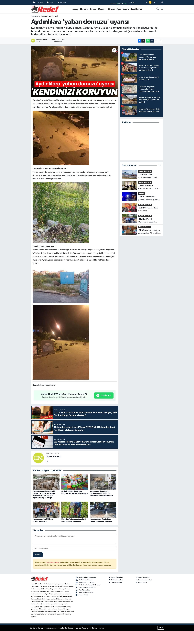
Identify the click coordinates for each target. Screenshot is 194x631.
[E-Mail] (47, 461)
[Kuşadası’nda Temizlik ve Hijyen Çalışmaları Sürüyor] (103, 509)
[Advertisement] (141, 142)
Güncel (93, 9)
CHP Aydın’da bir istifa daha (148, 209)
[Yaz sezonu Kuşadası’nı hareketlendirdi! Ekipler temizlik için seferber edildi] (103, 482)
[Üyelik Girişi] (161, 2)
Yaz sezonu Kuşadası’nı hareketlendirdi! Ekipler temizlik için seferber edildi (101, 493)
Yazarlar (63, 2)
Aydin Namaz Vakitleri (86, 582)
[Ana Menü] (162, 9)
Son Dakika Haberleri (86, 592)
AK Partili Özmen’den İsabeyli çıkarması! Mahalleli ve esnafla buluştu (147, 220)
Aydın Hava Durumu (86, 580)
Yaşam (126, 9)
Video (52, 2)
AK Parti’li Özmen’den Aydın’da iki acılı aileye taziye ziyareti (148, 187)
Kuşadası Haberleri (49, 16)
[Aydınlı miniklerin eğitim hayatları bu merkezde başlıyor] (74, 482)
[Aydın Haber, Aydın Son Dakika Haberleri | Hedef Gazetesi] (45, 9)
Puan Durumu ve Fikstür (87, 587)
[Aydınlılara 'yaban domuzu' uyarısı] (74, 71)
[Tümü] (160, 165)
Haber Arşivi (83, 595)
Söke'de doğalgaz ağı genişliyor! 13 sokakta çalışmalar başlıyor (149, 232)
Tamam (161, 627)
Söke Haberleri (144, 227)
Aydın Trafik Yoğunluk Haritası (89, 585)
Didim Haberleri (117, 580)
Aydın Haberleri (145, 171)
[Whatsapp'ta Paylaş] (148, 41)
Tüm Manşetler (84, 590)
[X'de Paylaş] (143, 41)
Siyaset (111, 9)
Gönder (38, 555)
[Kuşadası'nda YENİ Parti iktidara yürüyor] (46, 509)
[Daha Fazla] (152, 41)
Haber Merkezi (53, 456)
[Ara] (158, 9)
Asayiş (75, 9)
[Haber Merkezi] (38, 458)
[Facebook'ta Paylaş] (139, 41)
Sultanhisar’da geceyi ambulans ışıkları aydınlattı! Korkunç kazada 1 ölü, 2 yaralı (149, 198)
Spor (119, 9)
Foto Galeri (39, 2)
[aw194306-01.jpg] (61, 138)
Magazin (102, 9)
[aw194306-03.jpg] (61, 285)
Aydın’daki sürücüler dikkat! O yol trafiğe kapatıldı (147, 176)
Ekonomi (84, 9)
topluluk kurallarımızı (53, 562)
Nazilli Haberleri (143, 577)
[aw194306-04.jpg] (61, 342)
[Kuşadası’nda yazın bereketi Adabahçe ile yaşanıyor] (74, 509)
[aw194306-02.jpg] (61, 212)
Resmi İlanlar (136, 9)
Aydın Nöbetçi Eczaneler (88, 577)
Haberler (34, 16)
